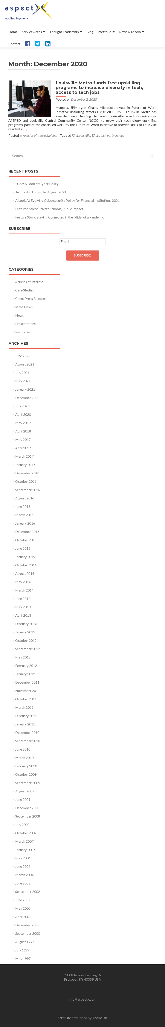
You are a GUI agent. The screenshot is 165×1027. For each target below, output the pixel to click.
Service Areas (32, 32)
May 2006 (23, 858)
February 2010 (26, 766)
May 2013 (23, 607)
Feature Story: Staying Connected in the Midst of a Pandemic (59, 217)
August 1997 (24, 942)
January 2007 (25, 850)
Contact (14, 44)
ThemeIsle (100, 1018)
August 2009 (24, 791)
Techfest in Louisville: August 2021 (40, 192)
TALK (95, 135)
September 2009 (27, 783)
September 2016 (27, 490)
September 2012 (27, 649)
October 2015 (26, 540)
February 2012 (26, 665)
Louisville (83, 135)
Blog (89, 32)
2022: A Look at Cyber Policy (36, 184)
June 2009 (22, 799)
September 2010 (27, 741)
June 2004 (22, 866)
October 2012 (26, 640)
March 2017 (24, 456)
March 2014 (24, 590)
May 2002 (23, 908)
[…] (25, 129)
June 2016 (22, 506)
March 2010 (24, 757)
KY (74, 135)
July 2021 (22, 372)
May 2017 (23, 439)
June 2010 (22, 749)
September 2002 (27, 891)
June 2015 (22, 548)
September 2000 (27, 933)
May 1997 (23, 958)
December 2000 (27, 925)
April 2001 (23, 917)
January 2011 (25, 724)
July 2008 (22, 824)
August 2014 (24, 573)
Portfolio (104, 32)
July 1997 (22, 950)
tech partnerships (112, 135)
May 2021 (23, 381)
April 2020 (23, 414)
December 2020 (27, 398)
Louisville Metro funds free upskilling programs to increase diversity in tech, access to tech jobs (99, 87)
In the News (24, 307)
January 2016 (25, 523)
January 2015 (25, 557)
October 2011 (26, 699)
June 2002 (22, 900)
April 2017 (23, 448)
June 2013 (22, 598)
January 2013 (25, 632)
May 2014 (23, 582)
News (53, 135)
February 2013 (26, 624)
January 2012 (25, 674)
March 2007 (24, 841)
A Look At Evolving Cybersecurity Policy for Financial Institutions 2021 (67, 200)
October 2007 (26, 833)
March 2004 (24, 875)
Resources (23, 332)
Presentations (25, 324)
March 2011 (24, 707)
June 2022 (22, 356)
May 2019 (23, 423)
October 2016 (26, 481)
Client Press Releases (30, 298)
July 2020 (22, 406)
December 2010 (27, 732)
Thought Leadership (64, 32)
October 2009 (26, 774)
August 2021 (24, 364)
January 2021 (25, 389)
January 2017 (25, 465)
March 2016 (24, 515)
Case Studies (24, 290)
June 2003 (22, 883)
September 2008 (27, 816)
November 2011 (27, 691)
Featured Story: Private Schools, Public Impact (49, 209)
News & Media (130, 32)
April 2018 (23, 431)
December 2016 (27, 473)
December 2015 (27, 531)
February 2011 (26, 716)
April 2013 (23, 615)
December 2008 (27, 808)
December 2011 (27, 682)
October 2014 (26, 565)
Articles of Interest (35, 135)
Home (13, 32)
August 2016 (24, 498)
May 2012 (23, 657)
